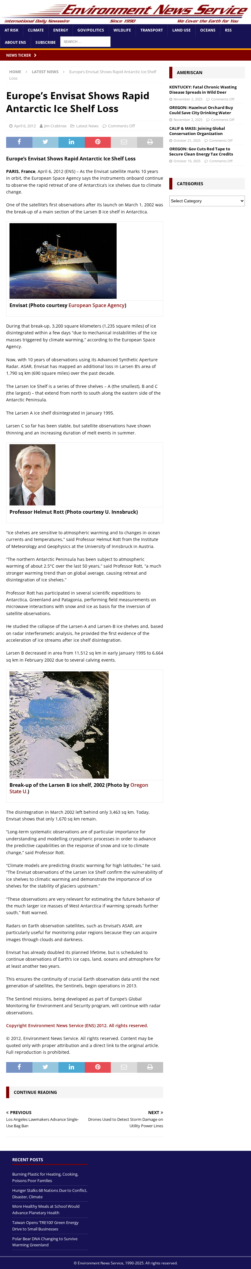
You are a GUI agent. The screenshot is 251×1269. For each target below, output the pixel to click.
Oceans (207, 30)
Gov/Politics (90, 30)
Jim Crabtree (55, 126)
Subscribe (46, 42)
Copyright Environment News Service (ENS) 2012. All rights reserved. (77, 1025)
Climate (36, 30)
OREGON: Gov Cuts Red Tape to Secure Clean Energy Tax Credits (201, 151)
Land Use (181, 30)
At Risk (11, 30)
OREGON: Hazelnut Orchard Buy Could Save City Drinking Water (201, 110)
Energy (60, 30)
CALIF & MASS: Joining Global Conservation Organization (197, 131)
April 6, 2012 (25, 126)
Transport (151, 30)
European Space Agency (97, 305)
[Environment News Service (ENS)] (125, 21)
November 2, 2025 (188, 99)
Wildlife (122, 30)
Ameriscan (189, 72)
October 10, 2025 (187, 161)
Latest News (87, 126)
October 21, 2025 (187, 140)
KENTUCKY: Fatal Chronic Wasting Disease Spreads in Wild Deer (203, 89)
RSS (228, 30)
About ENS (15, 42)
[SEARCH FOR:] (85, 41)
